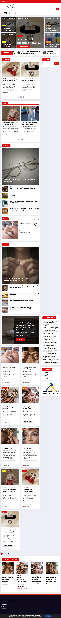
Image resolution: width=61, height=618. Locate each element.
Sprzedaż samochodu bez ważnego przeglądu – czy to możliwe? (24, 293)
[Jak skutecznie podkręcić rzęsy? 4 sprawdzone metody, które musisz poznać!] (30, 436)
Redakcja (5, 18)
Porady (24, 348)
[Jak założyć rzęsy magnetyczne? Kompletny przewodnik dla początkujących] (30, 394)
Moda (4, 25)
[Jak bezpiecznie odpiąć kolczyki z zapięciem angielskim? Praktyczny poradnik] (30, 354)
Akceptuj (48, 616)
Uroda (4, 348)
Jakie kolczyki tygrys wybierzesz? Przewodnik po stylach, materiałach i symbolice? (12, 52)
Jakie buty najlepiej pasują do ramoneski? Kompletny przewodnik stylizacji (8, 29)
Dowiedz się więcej (23, 46)
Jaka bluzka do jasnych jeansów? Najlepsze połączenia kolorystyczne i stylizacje (29, 123)
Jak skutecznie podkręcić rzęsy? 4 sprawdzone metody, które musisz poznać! (29, 449)
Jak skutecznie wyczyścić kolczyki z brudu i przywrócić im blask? (22, 301)
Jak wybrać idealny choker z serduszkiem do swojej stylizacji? (29, 80)
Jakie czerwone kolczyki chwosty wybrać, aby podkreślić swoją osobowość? (10, 80)
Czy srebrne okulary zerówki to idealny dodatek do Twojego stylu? (19, 180)
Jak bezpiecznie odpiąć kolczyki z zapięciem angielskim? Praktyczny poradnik (17, 279)
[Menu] (57, 9)
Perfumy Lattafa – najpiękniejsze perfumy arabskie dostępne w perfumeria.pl (24, 209)
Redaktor (49, 34)
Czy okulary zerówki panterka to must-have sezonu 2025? (52, 29)
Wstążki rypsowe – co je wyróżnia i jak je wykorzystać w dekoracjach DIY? (52, 45)
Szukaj (46, 59)
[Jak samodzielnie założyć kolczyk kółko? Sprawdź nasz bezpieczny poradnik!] (10, 436)
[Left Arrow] (55, 53)
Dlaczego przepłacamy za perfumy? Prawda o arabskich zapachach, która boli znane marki (23, 187)
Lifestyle (48, 25)
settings (40, 616)
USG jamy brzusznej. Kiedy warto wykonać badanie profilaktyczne (24, 201)
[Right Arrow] (57, 53)
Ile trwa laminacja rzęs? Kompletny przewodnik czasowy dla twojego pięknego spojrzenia (28, 225)
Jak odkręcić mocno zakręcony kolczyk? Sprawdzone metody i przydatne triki (21, 308)
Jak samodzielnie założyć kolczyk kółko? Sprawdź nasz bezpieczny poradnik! (24, 286)
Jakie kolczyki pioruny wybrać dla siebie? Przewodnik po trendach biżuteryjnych (28, 41)
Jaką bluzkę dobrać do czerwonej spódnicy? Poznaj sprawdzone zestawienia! (7, 45)
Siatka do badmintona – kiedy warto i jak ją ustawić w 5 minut (24, 194)
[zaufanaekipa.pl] (50, 388)
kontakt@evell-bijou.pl (5, 611)
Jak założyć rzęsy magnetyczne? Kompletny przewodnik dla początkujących (37, 52)
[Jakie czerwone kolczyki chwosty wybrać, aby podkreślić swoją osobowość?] (30, 477)
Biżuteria (20, 36)
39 (8, 553)
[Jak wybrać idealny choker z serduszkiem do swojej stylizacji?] (10, 518)
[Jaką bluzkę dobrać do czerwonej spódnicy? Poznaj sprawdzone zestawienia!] (10, 477)
